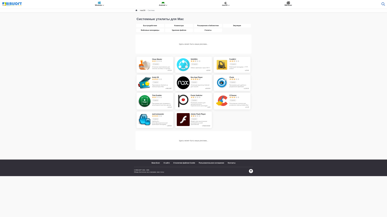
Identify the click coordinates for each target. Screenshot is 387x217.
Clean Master (157, 59)
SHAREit (194, 59)
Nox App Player (197, 77)
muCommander (158, 114)
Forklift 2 (232, 59)
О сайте (167, 163)
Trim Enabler (157, 95)
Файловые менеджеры (150, 30)
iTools (231, 77)
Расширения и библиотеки (208, 25)
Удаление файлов (179, 30)
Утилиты (208, 30)
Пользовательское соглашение (211, 163)
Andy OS (155, 77)
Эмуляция (237, 25)
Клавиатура (179, 25)
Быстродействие (150, 25)
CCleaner (233, 95)
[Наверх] (251, 172)
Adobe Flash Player (198, 114)
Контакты (232, 163)
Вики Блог (156, 163)
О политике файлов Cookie (184, 163)
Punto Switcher (196, 95)
